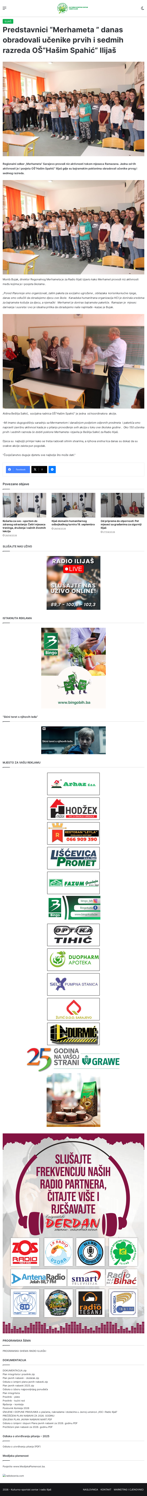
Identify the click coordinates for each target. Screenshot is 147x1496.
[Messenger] (52, 469)
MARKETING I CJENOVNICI (128, 1489)
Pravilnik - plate (11, 1396)
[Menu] (4, 9)
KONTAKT (106, 1489)
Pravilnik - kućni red (14, 1400)
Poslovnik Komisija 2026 (16, 1408)
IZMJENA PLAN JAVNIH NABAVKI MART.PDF (27, 1419)
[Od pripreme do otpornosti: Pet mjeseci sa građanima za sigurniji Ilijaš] (122, 505)
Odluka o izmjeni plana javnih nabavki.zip (25, 1381)
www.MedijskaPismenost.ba (29, 1466)
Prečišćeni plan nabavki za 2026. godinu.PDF (28, 1427)
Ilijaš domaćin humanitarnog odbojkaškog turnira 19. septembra (73, 522)
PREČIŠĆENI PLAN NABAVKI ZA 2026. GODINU (28, 1415)
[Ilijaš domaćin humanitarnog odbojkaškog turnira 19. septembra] (73, 505)
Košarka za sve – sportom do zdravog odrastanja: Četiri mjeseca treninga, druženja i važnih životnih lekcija (24, 526)
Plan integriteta (11, 1393)
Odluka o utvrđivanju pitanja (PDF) (22, 1446)
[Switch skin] (142, 9)
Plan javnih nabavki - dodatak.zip (21, 1378)
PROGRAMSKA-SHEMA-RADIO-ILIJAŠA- (25, 1350)
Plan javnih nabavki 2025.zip (18, 1385)
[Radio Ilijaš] (73, 8)
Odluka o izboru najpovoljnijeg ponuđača (25, 1389)
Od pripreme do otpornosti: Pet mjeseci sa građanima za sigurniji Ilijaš (121, 524)
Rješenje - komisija (13, 1404)
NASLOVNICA (90, 1489)
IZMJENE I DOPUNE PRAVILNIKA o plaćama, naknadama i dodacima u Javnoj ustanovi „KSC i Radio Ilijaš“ (60, 1411)
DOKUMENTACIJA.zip (15, 1370)
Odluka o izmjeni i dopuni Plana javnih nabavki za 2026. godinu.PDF (40, 1423)
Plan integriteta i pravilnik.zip (19, 1374)
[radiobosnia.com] (13, 1475)
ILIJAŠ (8, 21)
